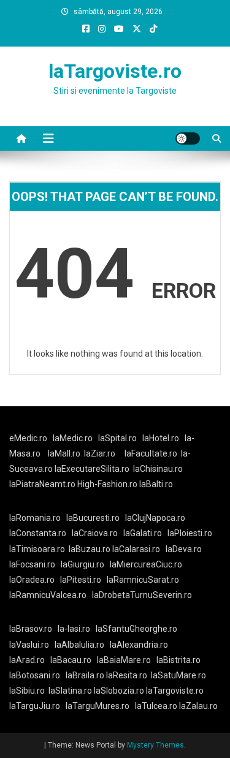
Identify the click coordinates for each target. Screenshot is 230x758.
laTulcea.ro (157, 706)
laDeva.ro (184, 549)
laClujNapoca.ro (155, 518)
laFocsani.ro (32, 564)
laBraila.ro (85, 675)
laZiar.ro (99, 453)
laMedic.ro (73, 438)
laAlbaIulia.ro (79, 645)
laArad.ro (27, 660)
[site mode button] (187, 138)
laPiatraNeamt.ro (42, 484)
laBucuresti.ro (93, 518)
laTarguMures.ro (97, 706)
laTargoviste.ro (115, 71)
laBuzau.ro (90, 549)
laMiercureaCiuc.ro (146, 564)
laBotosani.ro (34, 675)
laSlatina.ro (70, 690)
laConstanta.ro (37, 533)
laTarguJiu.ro (37, 706)
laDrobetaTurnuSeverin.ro (142, 595)
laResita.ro (126, 675)
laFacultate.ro (151, 453)
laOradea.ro (32, 580)
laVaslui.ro (32, 645)
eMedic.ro (28, 438)
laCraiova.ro (95, 533)
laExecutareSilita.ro (92, 469)
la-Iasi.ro (74, 629)
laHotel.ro (160, 438)
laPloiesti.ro (189, 533)
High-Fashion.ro (107, 484)
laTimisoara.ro (37, 549)
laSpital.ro (117, 438)
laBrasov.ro (30, 629)
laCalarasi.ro (136, 549)
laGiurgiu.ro (85, 564)
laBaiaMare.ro (124, 660)
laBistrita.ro (178, 660)
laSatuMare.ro (178, 675)
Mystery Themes (155, 745)
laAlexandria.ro (139, 645)
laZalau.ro (198, 706)
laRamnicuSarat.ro (143, 580)
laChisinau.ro (158, 469)
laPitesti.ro (80, 580)
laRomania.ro (35, 518)
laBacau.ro (70, 660)
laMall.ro (64, 453)
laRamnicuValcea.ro (47, 595)
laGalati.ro (142, 533)
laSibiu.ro (27, 690)
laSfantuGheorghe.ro (136, 629)
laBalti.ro (156, 484)
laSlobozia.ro (119, 690)
